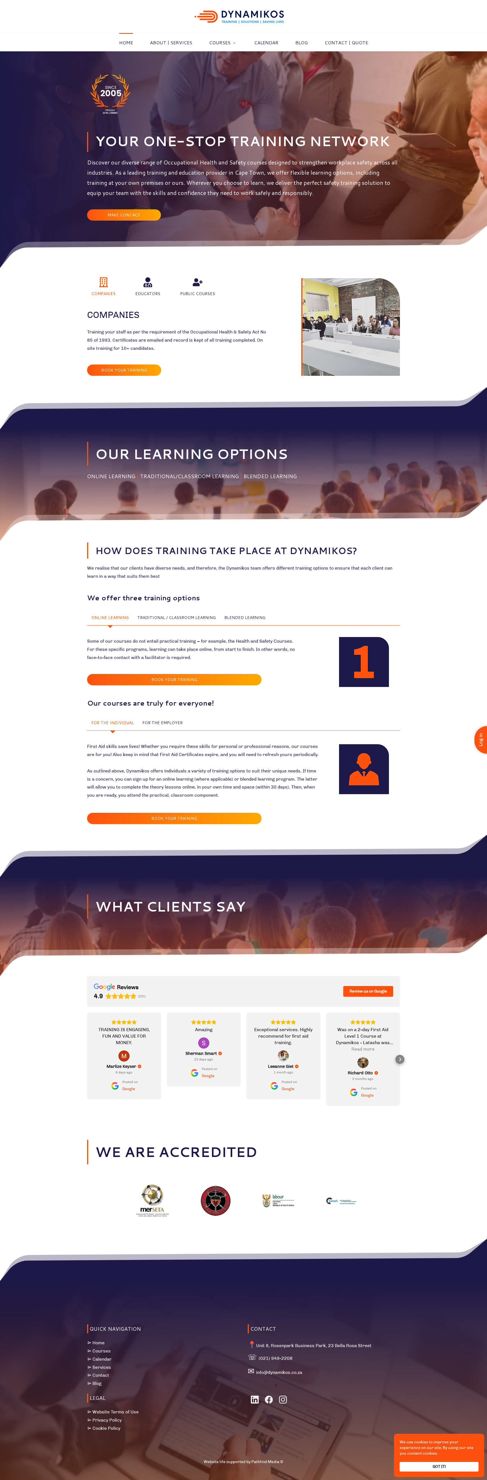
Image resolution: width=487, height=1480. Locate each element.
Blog (96, 1383)
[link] (110, 75)
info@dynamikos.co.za (279, 1372)
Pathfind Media (265, 1461)
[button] (103, 287)
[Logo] (239, 16)
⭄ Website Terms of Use (113, 1412)
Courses (101, 1351)
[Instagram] (283, 1399)
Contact (100, 1375)
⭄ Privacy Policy (104, 1420)
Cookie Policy (106, 1428)
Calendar (102, 1359)
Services (101, 1367)
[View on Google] (124, 1043)
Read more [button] (283, 1049)
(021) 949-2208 (276, 1358)
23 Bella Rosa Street (349, 1345)
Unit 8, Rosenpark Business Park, (292, 1345)
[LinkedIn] (254, 1399)
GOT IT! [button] (439, 1466)
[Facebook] (269, 1399)
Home (98, 1342)
